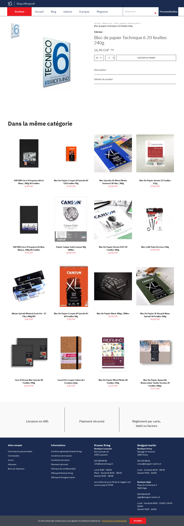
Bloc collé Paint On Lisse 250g (155, 247)
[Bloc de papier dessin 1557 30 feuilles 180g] (113, 219)
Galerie (67, 11)
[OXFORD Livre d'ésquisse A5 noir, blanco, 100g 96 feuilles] (29, 219)
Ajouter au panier (146, 58)
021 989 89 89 (100, 460)
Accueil (39, 11)
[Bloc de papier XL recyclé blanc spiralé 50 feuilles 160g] (155, 286)
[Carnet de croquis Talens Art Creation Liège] (71, 352)
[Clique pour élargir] (29, 99)
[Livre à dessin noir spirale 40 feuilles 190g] (29, 352)
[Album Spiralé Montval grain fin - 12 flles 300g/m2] (29, 286)
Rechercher (145, 11)
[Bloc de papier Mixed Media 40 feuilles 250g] (113, 352)
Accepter (138, 521)
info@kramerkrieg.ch (103, 464)
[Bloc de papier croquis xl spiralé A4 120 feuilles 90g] (71, 153)
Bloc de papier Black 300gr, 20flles (113, 313)
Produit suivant (174, 24)
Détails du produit (103, 79)
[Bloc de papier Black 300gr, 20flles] (113, 286)
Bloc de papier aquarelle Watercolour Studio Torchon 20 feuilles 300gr (155, 383)
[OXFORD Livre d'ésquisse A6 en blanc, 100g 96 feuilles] (29, 153)
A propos (84, 11)
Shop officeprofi (26, 3)
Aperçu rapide (41, 135)
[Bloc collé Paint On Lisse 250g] (155, 219)
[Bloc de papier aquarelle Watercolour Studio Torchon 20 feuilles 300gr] (155, 352)
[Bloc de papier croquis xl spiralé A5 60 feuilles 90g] (71, 286)
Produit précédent (167, 24)
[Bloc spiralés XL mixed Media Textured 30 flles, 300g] (113, 153)
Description (100, 69)
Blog (53, 11)
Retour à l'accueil (170, 24)
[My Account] (151, 11)
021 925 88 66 (143, 460)
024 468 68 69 (143, 494)
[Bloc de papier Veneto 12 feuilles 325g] (155, 153)
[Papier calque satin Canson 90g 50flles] (71, 219)
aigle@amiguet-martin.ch (148, 497)
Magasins (102, 11)
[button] (168, 11)
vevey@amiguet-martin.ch (149, 464)
